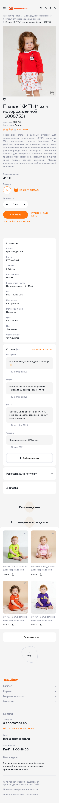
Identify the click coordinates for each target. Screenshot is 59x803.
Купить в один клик (40, 214)
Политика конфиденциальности (20, 789)
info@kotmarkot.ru (16, 738)
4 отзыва (23, 129)
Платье (18, 125)
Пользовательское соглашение (20, 794)
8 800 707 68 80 (15, 723)
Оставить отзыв (42, 349)
